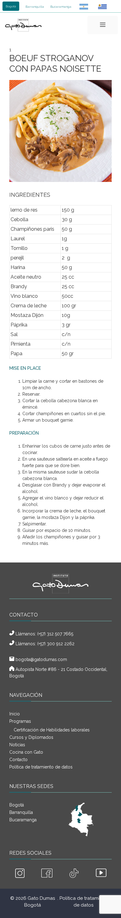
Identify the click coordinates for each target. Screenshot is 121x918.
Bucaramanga (60, 6)
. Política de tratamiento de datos (83, 901)
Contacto (18, 759)
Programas (20, 721)
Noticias (17, 744)
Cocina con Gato (26, 752)
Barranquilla (34, 6)
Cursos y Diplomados (31, 737)
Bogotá (11, 6)
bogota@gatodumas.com (41, 659)
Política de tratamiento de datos (41, 766)
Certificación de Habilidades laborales (52, 729)
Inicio (14, 713)
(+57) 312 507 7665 (55, 633)
